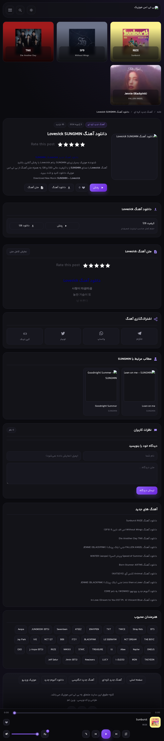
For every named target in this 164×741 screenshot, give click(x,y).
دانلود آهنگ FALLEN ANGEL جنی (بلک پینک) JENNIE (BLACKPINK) (120, 547)
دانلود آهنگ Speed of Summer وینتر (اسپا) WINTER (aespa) (123, 556)
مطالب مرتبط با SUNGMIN (135, 358)
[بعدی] (116, 734)
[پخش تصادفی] (86, 734)
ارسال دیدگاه (147, 491)
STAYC (81, 650)
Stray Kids (138, 629)
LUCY (105, 660)
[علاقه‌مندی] (6, 722)
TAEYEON (149, 660)
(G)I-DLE (120, 660)
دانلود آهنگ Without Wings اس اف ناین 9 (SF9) (130, 530)
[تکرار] (126, 734)
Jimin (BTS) (71, 660)
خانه (159, 112)
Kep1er (136, 650)
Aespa (21, 629)
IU (112, 650)
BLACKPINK (90, 640)
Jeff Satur (53, 660)
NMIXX (67, 650)
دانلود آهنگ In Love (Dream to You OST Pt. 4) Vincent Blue (124, 600)
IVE (35, 640)
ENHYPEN (94, 629)
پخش (96, 188)
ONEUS (150, 650)
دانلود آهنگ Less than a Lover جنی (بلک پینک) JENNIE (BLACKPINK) (119, 583)
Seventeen (62, 629)
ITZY (74, 640)
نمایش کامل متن (18, 252)
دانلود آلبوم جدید (54, 680)
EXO (20, 650)
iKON (134, 660)
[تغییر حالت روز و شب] (31, 10)
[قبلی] (95, 734)
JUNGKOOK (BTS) (40, 629)
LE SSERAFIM (110, 640)
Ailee (122, 650)
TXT (109, 629)
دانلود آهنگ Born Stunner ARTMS (138, 565)
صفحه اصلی (136, 680)
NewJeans (90, 660)
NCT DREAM (130, 640)
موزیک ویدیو (29, 680)
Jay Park (21, 640)
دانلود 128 (24, 226)
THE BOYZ (149, 640)
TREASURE (97, 650)
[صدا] (6, 734)
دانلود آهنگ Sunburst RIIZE (141, 521)
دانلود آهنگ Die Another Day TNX (138, 539)
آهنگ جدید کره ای (143, 112)
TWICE (122, 629)
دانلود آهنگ (59, 187)
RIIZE (53, 650)
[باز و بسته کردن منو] (10, 10)
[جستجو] (20, 10)
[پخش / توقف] (106, 734)
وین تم (71, 700)
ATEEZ (78, 629)
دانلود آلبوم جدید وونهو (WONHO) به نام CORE (130, 591)
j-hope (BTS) (36, 650)
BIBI (62, 640)
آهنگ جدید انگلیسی (83, 680)
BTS (152, 629)
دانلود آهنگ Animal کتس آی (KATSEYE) (134, 574)
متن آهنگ (33, 187)
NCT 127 (48, 640)
